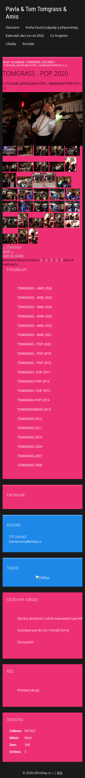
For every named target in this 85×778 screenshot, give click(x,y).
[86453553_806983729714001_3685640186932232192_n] (41, 198)
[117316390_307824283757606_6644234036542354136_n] (25, 170)
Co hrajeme (59, 35)
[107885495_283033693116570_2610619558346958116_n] (9, 186)
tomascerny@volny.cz (25, 541)
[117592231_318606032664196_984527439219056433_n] (33, 242)
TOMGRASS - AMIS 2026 (34, 288)
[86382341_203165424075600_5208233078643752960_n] (10, 210)
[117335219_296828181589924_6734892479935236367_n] (56, 154)
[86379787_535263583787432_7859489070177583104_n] (25, 210)
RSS (59, 773)
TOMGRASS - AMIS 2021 (34, 335)
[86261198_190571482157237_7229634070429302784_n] (10, 226)
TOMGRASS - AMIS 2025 (34, 297)
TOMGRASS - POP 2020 (40, 61)
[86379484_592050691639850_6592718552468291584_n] (41, 210)
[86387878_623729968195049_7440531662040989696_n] (72, 198)
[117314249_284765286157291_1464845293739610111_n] (56, 170)
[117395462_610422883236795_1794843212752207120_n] (25, 154)
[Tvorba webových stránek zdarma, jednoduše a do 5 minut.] (53, 773)
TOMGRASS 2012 (29, 419)
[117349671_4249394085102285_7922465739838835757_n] (10, 154)
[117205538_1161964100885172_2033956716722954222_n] (41, 170)
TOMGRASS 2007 (29, 456)
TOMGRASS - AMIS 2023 (34, 316)
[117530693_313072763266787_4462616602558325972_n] (48, 226)
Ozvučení (12, 27)
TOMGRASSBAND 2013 (34, 409)
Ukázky (11, 44)
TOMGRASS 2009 (29, 446)
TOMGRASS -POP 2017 (33, 372)
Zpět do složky (13, 255)
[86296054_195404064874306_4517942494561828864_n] (72, 210)
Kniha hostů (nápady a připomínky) (52, 27)
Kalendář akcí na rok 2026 (25, 35)
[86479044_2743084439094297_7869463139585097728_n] (25, 198)
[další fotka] (76, 119)
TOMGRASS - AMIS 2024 (34, 307)
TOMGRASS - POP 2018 (34, 363)
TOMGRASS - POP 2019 (34, 353)
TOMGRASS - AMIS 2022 (34, 325)
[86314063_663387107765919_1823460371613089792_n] (56, 210)
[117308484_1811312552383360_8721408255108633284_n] (23, 226)
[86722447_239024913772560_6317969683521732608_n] (63, 186)
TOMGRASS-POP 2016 (33, 381)
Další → (8, 251)
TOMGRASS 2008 (29, 465)
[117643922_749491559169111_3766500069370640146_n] (72, 226)
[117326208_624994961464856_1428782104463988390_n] (10, 170)
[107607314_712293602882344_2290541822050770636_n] (38, 186)
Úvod (6, 61)
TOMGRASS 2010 (29, 437)
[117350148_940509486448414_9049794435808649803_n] (41, 154)
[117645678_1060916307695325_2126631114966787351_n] (59, 226)
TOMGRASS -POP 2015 (33, 391)
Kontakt (28, 44)
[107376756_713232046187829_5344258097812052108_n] (24, 186)
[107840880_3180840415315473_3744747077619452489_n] (50, 186)
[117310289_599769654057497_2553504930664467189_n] (10, 242)
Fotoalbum (17, 61)
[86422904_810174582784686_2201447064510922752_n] (56, 198)
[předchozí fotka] (9, 119)
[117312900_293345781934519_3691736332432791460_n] (36, 226)
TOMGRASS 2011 (29, 428)
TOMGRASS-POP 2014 (33, 400)
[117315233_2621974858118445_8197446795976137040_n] (70, 170)
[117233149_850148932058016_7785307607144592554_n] (23, 242)
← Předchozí (12, 247)
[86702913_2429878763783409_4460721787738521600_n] (10, 198)
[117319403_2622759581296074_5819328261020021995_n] (72, 154)
